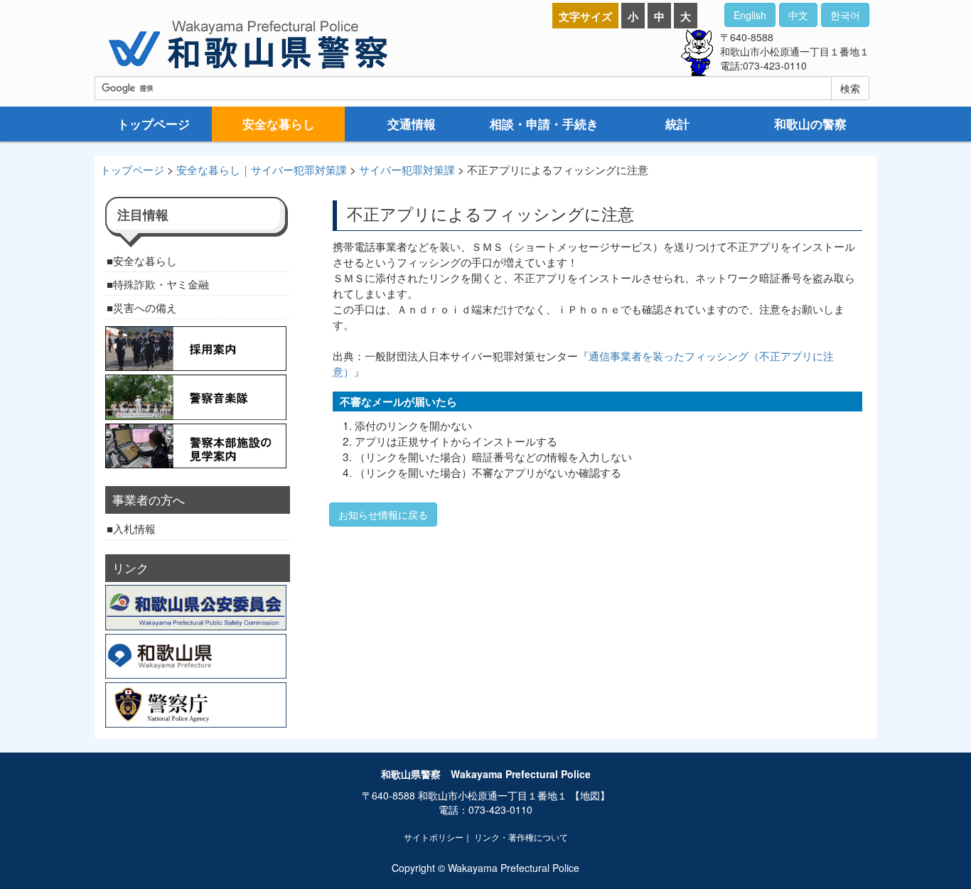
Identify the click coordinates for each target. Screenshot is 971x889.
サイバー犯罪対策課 (407, 169)
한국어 (845, 15)
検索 (850, 88)
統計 (677, 123)
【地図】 (590, 795)
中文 (798, 15)
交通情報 (411, 123)
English (750, 15)
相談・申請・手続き (544, 123)
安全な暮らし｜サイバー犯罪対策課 (261, 169)
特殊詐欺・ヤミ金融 (161, 283)
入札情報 (134, 528)
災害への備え (145, 307)
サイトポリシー (433, 837)
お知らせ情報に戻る (383, 514)
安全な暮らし (278, 123)
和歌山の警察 (810, 123)
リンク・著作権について (521, 837)
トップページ (153, 123)
